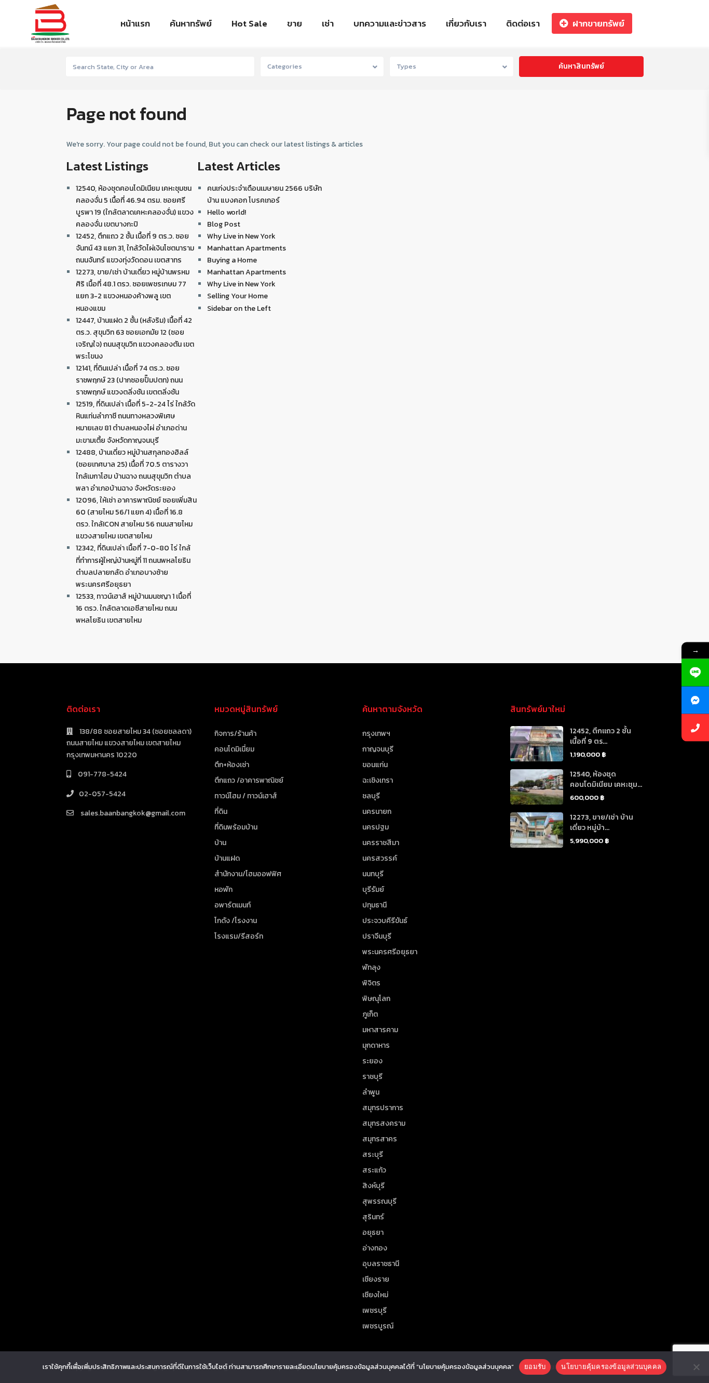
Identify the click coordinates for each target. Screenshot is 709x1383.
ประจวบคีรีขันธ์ (384, 920)
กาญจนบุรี (377, 749)
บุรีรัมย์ (373, 889)
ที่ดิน (220, 811)
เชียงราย (375, 1279)
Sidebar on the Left (239, 308)
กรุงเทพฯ (376, 733)
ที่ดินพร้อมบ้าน (235, 827)
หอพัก (223, 889)
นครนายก (376, 811)
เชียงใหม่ (375, 1294)
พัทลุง (371, 967)
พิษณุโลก (376, 998)
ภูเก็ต (370, 1014)
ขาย (294, 23)
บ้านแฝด (227, 858)
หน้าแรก (135, 23)
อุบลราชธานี (380, 1263)
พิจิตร (371, 983)
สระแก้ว (374, 1170)
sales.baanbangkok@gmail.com (132, 813)
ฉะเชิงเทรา (377, 780)
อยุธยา (373, 1232)
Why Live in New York (241, 236)
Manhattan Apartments (246, 248)
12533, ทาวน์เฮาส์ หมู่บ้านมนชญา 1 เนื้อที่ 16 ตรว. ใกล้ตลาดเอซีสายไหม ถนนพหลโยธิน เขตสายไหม (133, 608)
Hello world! (226, 212)
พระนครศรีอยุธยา (389, 951)
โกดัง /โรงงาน (235, 920)
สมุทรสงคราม (383, 1123)
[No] (696, 1367)
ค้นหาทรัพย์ (191, 23)
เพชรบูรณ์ (377, 1326)
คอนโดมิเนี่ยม (234, 749)
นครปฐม (375, 827)
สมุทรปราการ (382, 1107)
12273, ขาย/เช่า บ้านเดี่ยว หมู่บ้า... (601, 822)
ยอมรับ (535, 1366)
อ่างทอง (374, 1248)
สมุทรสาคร (379, 1139)
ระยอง (372, 1061)
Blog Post (223, 224)
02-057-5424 (102, 793)
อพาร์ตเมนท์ (232, 905)
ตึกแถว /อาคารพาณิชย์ (248, 780)
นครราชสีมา (380, 842)
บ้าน (220, 842)
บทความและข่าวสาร (389, 23)
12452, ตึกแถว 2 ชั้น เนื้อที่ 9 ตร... (600, 736)
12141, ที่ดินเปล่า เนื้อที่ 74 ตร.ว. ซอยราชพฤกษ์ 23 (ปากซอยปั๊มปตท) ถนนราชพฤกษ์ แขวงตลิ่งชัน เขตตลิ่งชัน (129, 380)
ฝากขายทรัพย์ (598, 23)
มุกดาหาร (376, 1045)
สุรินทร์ (373, 1216)
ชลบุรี (371, 796)
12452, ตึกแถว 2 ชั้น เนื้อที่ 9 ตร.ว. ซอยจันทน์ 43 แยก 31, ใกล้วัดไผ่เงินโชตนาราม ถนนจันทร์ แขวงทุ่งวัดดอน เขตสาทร (135, 248)
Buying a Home (232, 260)
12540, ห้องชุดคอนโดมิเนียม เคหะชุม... (606, 779)
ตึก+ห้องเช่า (231, 764)
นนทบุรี (373, 873)
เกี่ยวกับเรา (466, 23)
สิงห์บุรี (373, 1185)
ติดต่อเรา (523, 23)
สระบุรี (372, 1154)
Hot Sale (249, 23)
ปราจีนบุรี (376, 936)
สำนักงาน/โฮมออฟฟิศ (247, 873)
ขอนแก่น (375, 764)
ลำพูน (370, 1092)
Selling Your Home (237, 296)
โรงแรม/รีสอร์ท (238, 936)
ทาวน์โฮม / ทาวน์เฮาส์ (245, 796)
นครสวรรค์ (379, 858)
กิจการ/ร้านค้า (235, 733)
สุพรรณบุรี (379, 1201)
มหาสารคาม (380, 1029)
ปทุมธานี (374, 905)
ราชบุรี (372, 1076)
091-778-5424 (101, 774)
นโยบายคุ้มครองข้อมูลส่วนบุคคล (611, 1366)
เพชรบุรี (374, 1310)
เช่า (328, 23)
